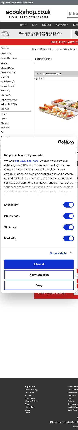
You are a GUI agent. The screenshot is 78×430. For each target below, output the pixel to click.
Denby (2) (5, 77)
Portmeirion (30, 398)
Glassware (73, 404)
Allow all (39, 264)
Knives (4, 114)
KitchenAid (29, 395)
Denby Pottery (31, 389)
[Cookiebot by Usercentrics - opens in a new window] (58, 142)
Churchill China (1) (9, 68)
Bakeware (5, 128)
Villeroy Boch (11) (9, 104)
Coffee (4, 119)
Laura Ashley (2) (8, 86)
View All (4, 63)
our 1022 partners (27, 160)
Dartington (29, 407)
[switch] (68, 216)
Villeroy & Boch (31, 401)
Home (35, 49)
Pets (2, 132)
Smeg (27, 413)
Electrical (72, 395)
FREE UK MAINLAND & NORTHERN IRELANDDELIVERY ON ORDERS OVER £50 (40, 34)
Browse (44, 49)
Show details (58, 253)
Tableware (5, 137)
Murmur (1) (6, 95)
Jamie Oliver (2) (8, 81)
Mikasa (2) (5, 90)
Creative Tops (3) (8, 72)
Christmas (5, 123)
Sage (27, 404)
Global (27, 410)
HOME (23, 25)
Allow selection (39, 274)
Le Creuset (30, 392)
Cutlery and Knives (51, 293)
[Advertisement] (15, 304)
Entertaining (6, 53)
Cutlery (71, 401)
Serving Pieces (69, 49)
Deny (39, 285)
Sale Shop (72, 410)
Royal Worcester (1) (9, 99)
